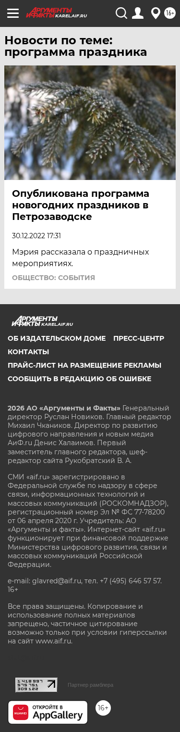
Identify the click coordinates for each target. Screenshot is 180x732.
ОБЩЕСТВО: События (53, 277)
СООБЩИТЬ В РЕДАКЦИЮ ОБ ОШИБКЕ (79, 378)
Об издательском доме (57, 338)
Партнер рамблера (90, 685)
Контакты (28, 351)
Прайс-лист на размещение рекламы (84, 365)
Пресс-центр (138, 338)
